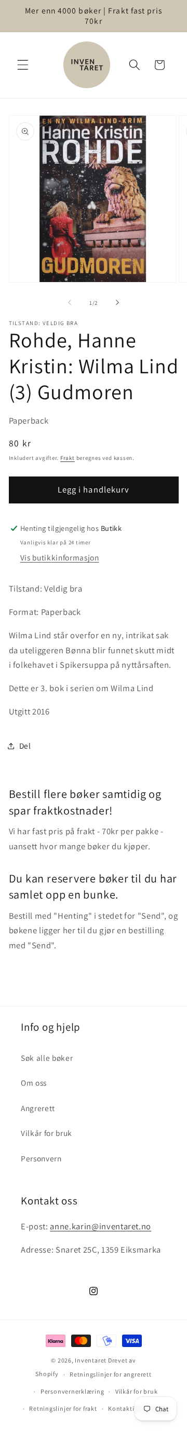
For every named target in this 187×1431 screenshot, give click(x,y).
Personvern (41, 1158)
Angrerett (38, 1108)
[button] (22, 64)
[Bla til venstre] (69, 302)
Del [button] (25, 745)
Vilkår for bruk (46, 1133)
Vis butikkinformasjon (59, 557)
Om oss (34, 1082)
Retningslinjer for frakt (63, 1408)
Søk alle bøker (47, 1058)
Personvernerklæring (72, 1391)
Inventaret (90, 1360)
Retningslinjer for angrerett (111, 1374)
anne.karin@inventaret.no (100, 1226)
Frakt (67, 457)
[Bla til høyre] (117, 302)
